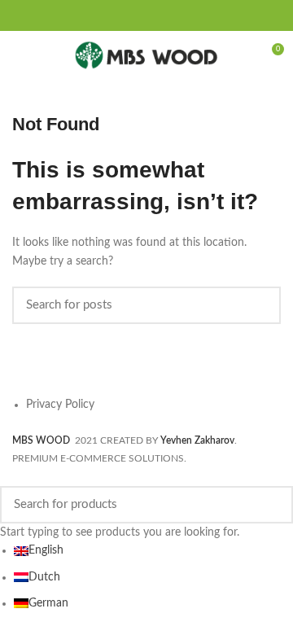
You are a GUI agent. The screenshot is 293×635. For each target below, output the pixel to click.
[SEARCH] (258, 305)
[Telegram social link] (176, 15)
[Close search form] (9, 477)
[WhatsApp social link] (166, 15)
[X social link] (127, 15)
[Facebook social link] (117, 15)
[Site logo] (147, 55)
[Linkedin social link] (156, 15)
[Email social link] (137, 15)
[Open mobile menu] (20, 55)
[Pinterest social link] (146, 15)
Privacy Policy (60, 404)
